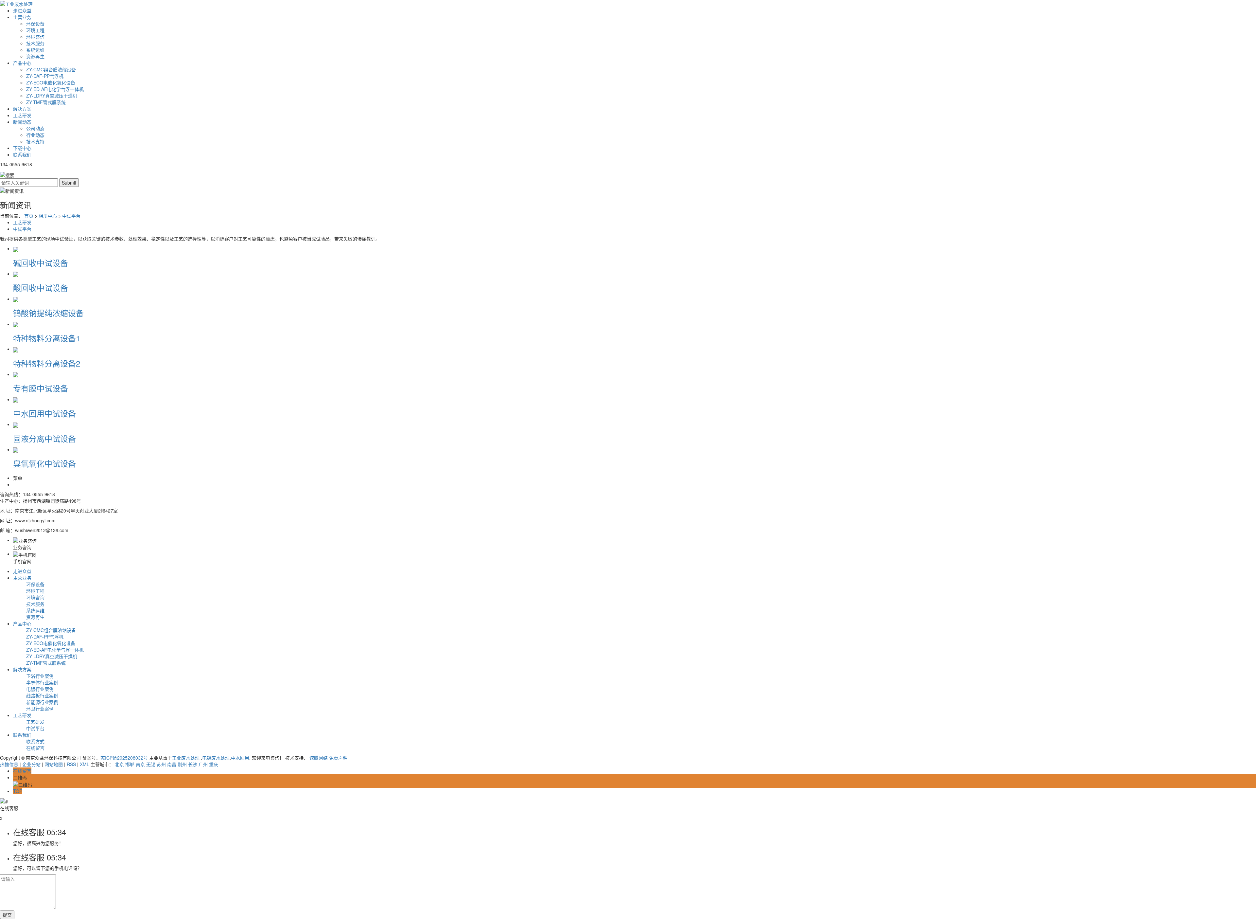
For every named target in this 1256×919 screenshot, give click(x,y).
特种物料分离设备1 (46, 338)
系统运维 (35, 49)
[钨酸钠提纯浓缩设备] (15, 299)
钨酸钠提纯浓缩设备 (48, 312)
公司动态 (35, 128)
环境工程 (35, 30)
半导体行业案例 (42, 682)
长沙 (192, 764)
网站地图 (53, 764)
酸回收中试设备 (40, 287)
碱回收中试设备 (40, 262)
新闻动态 (22, 121)
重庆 (213, 764)
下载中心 (22, 148)
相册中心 (48, 215)
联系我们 (22, 154)
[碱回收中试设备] (15, 248)
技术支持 (35, 141)
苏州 (161, 764)
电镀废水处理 (216, 757)
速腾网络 (318, 757)
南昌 (171, 764)
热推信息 (9, 764)
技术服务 (35, 43)
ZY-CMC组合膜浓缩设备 (51, 69)
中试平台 (71, 215)
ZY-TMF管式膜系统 (46, 102)
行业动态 (35, 135)
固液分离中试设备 (44, 438)
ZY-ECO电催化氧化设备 (50, 82)
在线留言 (35, 748)
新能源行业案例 (42, 702)
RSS (71, 764)
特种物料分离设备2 (46, 363)
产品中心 (22, 63)
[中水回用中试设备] (15, 399)
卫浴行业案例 (40, 676)
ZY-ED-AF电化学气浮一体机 (55, 89)
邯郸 (129, 764)
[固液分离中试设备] (15, 424)
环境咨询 (35, 36)
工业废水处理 (186, 757)
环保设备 (35, 23)
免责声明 (338, 757)
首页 (28, 215)
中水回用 (240, 757)
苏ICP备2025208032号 (124, 757)
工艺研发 (22, 115)
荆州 (182, 764)
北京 (119, 764)
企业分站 (31, 764)
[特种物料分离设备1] (15, 324)
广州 (203, 764)
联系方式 (35, 741)
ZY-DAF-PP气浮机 (44, 76)
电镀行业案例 (40, 689)
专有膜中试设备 (40, 388)
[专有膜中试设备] (15, 374)
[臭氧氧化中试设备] (15, 449)
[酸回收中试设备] (15, 273)
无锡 (150, 764)
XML (84, 764)
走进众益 (22, 10)
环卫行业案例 (40, 708)
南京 (140, 764)
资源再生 (35, 56)
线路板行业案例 (42, 695)
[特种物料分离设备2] (15, 349)
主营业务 (22, 17)
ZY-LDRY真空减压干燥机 (51, 95)
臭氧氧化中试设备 (44, 463)
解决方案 (22, 108)
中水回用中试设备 (44, 413)
